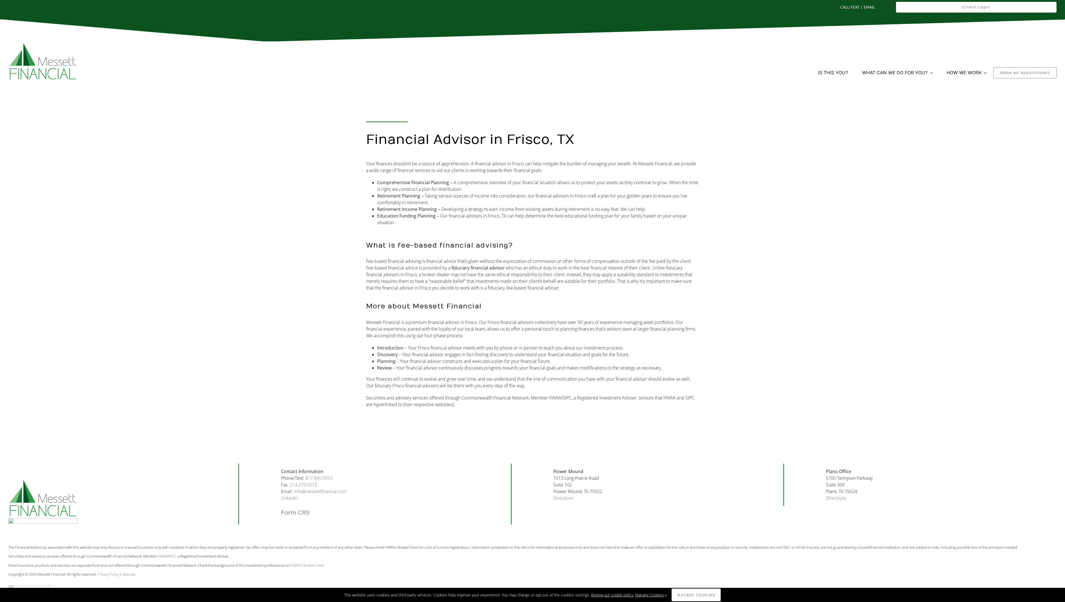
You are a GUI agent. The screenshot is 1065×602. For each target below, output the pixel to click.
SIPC (172, 556)
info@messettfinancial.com (320, 491)
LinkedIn (289, 498)
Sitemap (129, 574)
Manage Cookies (650, 595)
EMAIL (869, 7)
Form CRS (295, 512)
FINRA (163, 556)
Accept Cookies (696, 595)
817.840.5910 (319, 478)
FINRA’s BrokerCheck (307, 565)
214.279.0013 (303, 485)
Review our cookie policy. (612, 595)
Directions (563, 498)
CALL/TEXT (849, 7)
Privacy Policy (108, 574)
